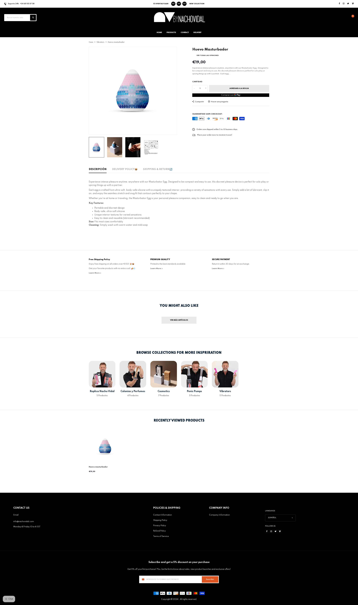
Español (272, 518)
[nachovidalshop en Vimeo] (353, 4)
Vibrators (100, 42)
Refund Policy (159, 531)
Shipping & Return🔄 (157, 169)
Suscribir (210, 579)
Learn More (94, 273)
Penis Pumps (194, 391)
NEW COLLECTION (196, 4)
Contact (185, 32)
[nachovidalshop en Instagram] (343, 4)
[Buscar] (33, 18)
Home (159, 32)
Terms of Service (161, 536)
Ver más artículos (179, 320)
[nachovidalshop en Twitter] (348, 4)
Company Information (219, 515)
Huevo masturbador (98, 467)
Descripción (98, 169)
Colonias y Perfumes (133, 391)
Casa (91, 42)
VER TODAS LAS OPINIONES (207, 55)
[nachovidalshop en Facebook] (339, 4)
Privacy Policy (159, 526)
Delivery (197, 32)
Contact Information (162, 515)
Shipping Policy (160, 520)
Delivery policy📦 (124, 169)
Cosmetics (164, 391)
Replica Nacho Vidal (102, 391)
